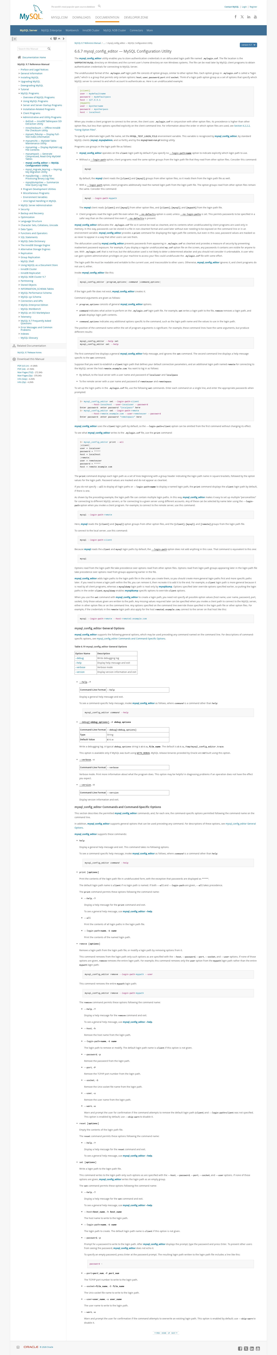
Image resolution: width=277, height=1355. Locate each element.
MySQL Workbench (31, 309)
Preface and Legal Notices (34, 69)
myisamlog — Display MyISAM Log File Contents (43, 148)
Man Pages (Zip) (25, 375)
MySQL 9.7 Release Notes (29, 352)
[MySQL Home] (31, 13)
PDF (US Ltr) (23, 365)
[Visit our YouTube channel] (254, 17)
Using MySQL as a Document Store (39, 265)
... (104, 43)
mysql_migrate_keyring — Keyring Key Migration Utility (43, 170)
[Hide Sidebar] (14, 39)
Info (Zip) (21, 382)
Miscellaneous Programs (36, 193)
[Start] (55, 38)
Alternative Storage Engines (35, 249)
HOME (164, 1333)
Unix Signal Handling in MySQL (39, 201)
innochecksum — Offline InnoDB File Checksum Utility (42, 129)
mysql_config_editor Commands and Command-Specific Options (131, 638)
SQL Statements (29, 237)
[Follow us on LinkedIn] (248, 17)
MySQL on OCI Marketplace (35, 312)
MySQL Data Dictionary (33, 241)
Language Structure (31, 221)
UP (169, 1333)
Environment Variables (35, 197)
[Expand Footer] (18, 1347)
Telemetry (26, 316)
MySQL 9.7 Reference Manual (88, 43)
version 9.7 (247, 44)
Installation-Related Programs (39, 109)
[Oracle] (31, 1347)
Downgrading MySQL (32, 85)
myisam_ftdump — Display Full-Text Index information (42, 135)
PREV (158, 1333)
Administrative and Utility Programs (42, 117)
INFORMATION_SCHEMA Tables (37, 288)
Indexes (25, 333)
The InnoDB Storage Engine (35, 245)
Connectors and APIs (32, 300)
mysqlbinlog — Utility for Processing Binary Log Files (39, 177)
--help (78, 662)
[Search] (48, 49)
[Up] (59, 38)
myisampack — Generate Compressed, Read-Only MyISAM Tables (43, 156)
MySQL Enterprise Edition (34, 304)
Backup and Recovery (32, 213)
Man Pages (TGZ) (25, 372)
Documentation (107, 17)
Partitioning (27, 280)
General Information (31, 73)
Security (25, 209)
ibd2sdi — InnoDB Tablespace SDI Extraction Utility (43, 122)
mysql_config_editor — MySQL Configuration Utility (42, 164)
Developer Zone (136, 17)
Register (253, 6)
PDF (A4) (21, 369)
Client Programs (31, 113)
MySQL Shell (27, 261)
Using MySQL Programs (35, 101)
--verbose (80, 667)
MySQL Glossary (29, 337)
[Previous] (51, 38)
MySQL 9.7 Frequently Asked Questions (36, 322)
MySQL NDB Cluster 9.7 (33, 276)
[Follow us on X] (241, 17)
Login (244, 6)
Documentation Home (34, 57)
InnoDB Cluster (29, 269)
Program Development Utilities (39, 189)
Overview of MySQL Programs (39, 97)
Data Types (27, 229)
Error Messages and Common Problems (36, 328)
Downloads (81, 17)
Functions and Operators (34, 233)
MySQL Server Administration (36, 205)
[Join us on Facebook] (234, 17)
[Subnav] (19, 73)
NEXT (173, 1333)
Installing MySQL (30, 77)
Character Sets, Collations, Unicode (39, 225)
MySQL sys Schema (31, 296)
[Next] (64, 38)
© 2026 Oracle (46, 1347)
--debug (79, 658)
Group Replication (30, 257)
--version (80, 672)
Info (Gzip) (22, 379)
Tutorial (25, 89)
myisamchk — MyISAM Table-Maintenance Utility (41, 142)
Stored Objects (29, 284)
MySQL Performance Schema (36, 292)
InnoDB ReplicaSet (30, 273)
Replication (27, 253)
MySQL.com (59, 17)
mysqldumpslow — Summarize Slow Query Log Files (42, 183)
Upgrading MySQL (30, 81)
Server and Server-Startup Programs (42, 105)
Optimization (28, 217)
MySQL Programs (30, 93)
